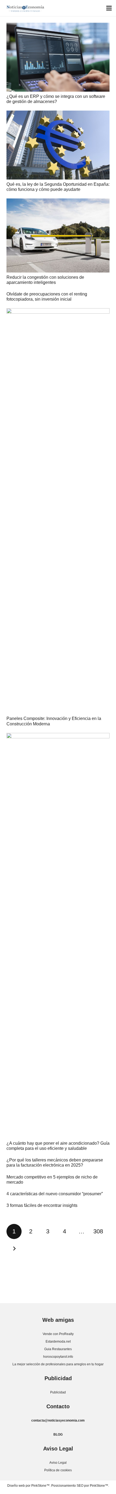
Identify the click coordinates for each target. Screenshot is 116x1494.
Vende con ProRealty (58, 1334)
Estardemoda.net (58, 1341)
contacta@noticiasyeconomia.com (58, 1420)
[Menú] (109, 8)
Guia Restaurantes (58, 1349)
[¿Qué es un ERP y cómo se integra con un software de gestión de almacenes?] (58, 57)
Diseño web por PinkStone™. (28, 1486)
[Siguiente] (14, 1248)
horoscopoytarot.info (58, 1357)
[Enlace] (25, 8)
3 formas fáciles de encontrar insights (41, 1205)
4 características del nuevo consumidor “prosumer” (54, 1193)
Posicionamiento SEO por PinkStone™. (80, 1486)
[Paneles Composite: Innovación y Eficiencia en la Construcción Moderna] (58, 511)
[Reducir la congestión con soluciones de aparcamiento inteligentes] (58, 235)
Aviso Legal (58, 1463)
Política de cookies (58, 1470)
